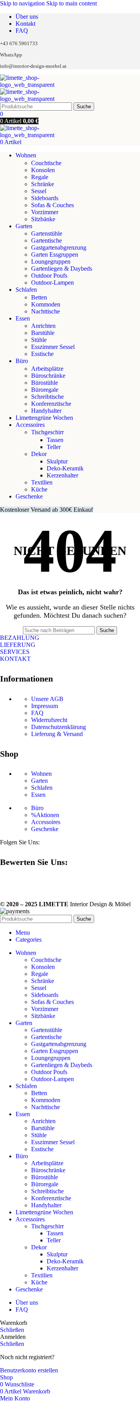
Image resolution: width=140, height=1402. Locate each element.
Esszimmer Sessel (53, 346)
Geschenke (44, 829)
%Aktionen (45, 815)
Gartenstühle (46, 233)
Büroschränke (48, 375)
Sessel (38, 191)
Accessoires (45, 822)
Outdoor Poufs (49, 275)
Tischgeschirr (47, 432)
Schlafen (41, 787)
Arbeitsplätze (47, 368)
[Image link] (3, 883)
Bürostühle (44, 382)
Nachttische (45, 311)
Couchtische (46, 163)
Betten (39, 297)
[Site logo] (41, 84)
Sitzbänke (43, 219)
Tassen (55, 440)
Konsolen (43, 170)
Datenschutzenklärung (58, 727)
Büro (37, 808)
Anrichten (43, 325)
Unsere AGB (47, 699)
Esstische (42, 353)
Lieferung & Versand (57, 734)
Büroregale (44, 389)
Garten (39, 780)
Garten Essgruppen (54, 254)
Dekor (39, 454)
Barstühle (42, 332)
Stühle (39, 339)
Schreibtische (47, 396)
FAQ (37, 713)
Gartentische (46, 240)
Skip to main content (71, 3)
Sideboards (44, 198)
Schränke (42, 184)
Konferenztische (51, 403)
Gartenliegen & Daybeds (61, 268)
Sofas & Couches (52, 205)
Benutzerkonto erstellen (29, 1370)
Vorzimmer (44, 212)
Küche (39, 489)
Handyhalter (46, 410)
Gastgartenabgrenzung (58, 247)
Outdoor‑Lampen (52, 282)
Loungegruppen (50, 261)
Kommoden (45, 304)
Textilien (41, 482)
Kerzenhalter (62, 475)
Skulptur (57, 461)
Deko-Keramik (65, 468)
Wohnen (41, 773)
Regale (39, 177)
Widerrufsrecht (49, 720)
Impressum (44, 706)
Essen (38, 794)
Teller (54, 447)
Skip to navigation (23, 3)
